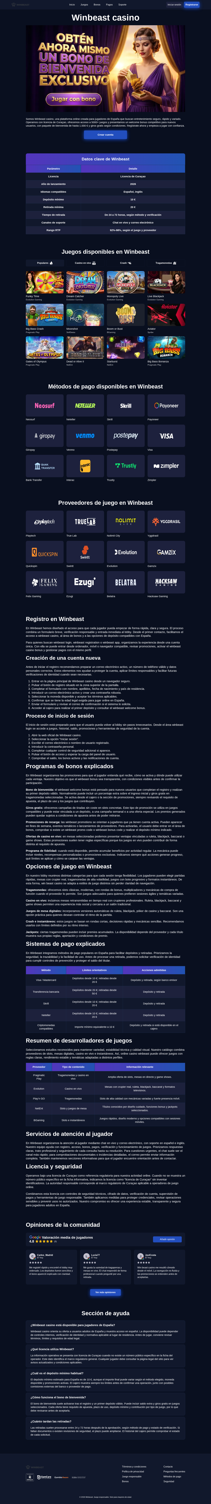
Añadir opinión (167, 1239)
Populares (42, 263)
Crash (123, 263)
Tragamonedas (164, 263)
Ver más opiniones (105, 1292)
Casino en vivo (83, 263)
